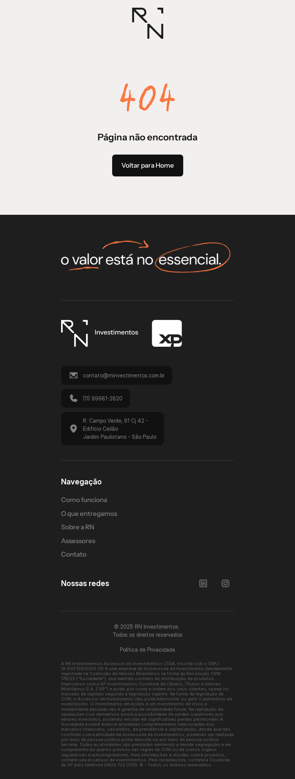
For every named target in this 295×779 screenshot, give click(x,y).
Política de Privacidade (147, 649)
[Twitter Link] (203, 583)
